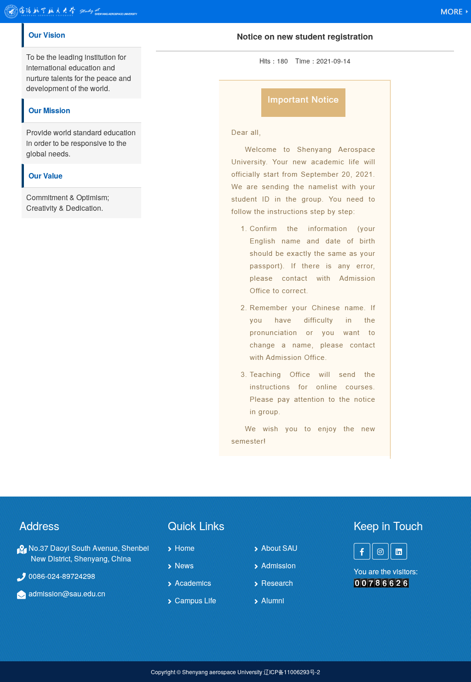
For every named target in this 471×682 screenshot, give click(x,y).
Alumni (272, 600)
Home (185, 548)
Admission (278, 566)
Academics (193, 583)
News (184, 566)
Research (277, 583)
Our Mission (49, 110)
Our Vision (47, 34)
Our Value (46, 175)
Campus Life (195, 600)
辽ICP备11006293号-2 (292, 672)
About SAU (279, 548)
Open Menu (455, 11)
